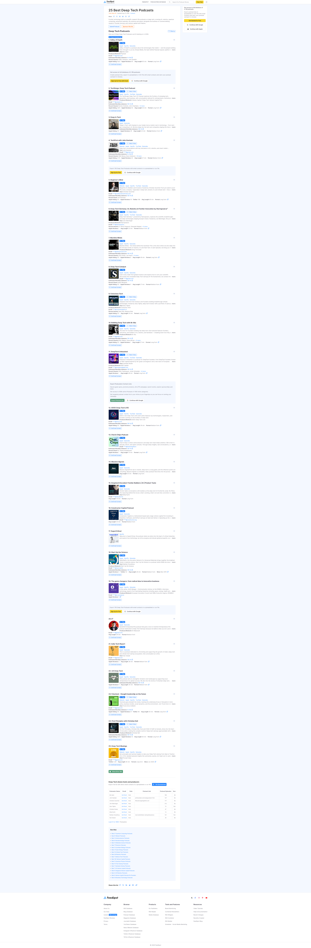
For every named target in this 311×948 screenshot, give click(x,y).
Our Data (106, 911)
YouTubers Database (130, 924)
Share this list (113, 885)
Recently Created (198, 918)
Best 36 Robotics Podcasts (119, 854)
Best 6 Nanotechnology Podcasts (120, 840)
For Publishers (153, 908)
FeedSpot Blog (197, 921)
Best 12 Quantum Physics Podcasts (121, 861)
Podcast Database (129, 915)
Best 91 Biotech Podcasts (118, 836)
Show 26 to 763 (117, 771)
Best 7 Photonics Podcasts (119, 845)
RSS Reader (152, 911)
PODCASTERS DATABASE (158, 2)
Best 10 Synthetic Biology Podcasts (121, 847)
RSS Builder (168, 921)
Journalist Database (130, 921)
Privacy (106, 921)
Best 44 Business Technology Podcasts (122, 877)
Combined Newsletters (172, 911)
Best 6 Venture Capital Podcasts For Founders (124, 875)
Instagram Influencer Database (133, 931)
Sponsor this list (128, 26)
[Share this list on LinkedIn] (120, 16)
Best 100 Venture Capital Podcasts (121, 859)
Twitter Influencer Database (132, 934)
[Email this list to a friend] (126, 16)
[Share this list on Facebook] (114, 16)
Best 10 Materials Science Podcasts (121, 842)
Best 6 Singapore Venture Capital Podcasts (123, 870)
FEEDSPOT (145, 2)
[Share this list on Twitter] (117, 16)
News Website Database (131, 927)
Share (110, 16)
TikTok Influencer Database (132, 937)
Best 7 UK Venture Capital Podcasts (121, 868)
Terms (105, 924)
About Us (106, 908)
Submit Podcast (114, 26)
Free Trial (199, 2)
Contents (132, 13)
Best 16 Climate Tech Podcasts (120, 852)
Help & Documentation (200, 911)
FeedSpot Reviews (109, 918)
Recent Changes (198, 915)
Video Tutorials (198, 908)
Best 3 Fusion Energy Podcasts (120, 849)
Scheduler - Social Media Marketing (176, 924)
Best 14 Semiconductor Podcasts (120, 838)
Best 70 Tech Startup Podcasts (120, 863)
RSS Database (128, 908)
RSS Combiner (169, 918)
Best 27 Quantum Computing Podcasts (122, 833)
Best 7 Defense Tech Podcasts (120, 856)
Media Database (154, 915)
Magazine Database (130, 918)
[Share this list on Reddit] (123, 16)
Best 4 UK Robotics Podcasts (119, 873)
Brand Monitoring (170, 908)
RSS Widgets (169, 915)
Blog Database (128, 911)
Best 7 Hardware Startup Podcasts (121, 866)
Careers (110, 915)
